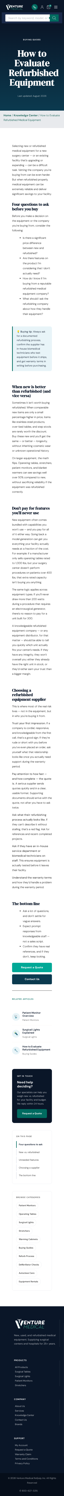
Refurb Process (26, 1256)
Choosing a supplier (29, 1167)
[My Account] (42, 7)
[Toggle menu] (56, 7)
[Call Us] (35, 7)
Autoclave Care (26, 1273)
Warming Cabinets (28, 1239)
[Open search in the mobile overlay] (32, 18)
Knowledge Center (26, 115)
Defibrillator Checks (29, 1264)
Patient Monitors (27, 1205)
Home (7, 115)
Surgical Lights (26, 1222)
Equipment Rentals (28, 1281)
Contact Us (32, 979)
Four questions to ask (30, 1144)
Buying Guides (26, 1247)
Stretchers (24, 1230)
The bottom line (27, 1175)
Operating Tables (27, 1214)
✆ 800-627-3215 (28, 1490)
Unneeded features (29, 1159)
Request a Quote (32, 967)
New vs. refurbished (29, 1152)
